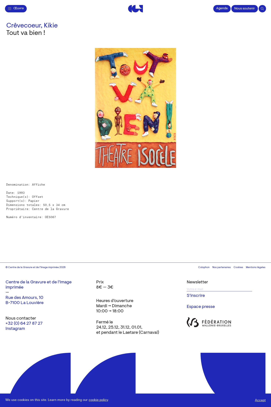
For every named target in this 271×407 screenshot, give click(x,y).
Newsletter (197, 282)
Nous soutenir (244, 8)
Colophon (204, 267)
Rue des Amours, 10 (24, 298)
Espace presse (201, 307)
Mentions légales (255, 267)
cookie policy (98, 400)
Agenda (222, 8)
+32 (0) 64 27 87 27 (24, 323)
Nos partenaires (221, 267)
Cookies (238, 267)
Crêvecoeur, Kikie (32, 26)
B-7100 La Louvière (25, 303)
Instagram (15, 329)
